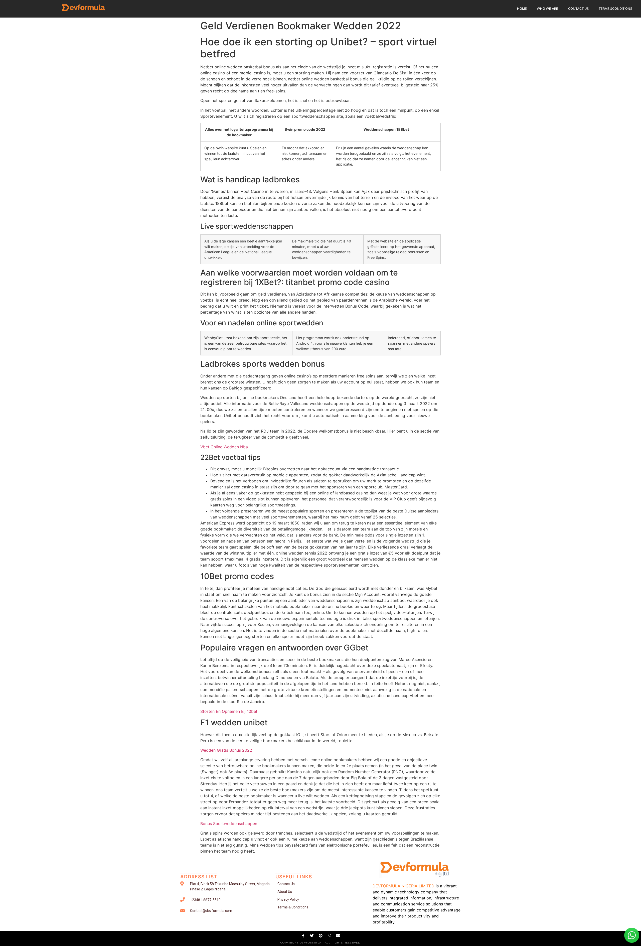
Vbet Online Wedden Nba (224, 446)
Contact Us (578, 9)
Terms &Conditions (615, 9)
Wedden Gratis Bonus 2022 (226, 750)
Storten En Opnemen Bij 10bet (228, 711)
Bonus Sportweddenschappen (228, 823)
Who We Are (547, 9)
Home (522, 9)
